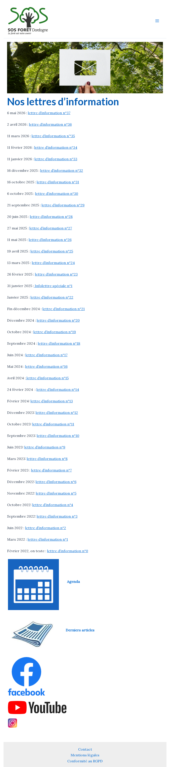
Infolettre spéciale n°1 (53, 286)
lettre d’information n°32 (61, 170)
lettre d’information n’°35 (53, 136)
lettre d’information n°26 (50, 239)
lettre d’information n (51, 424)
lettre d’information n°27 (50, 228)
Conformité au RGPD (85, 761)
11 (72, 424)
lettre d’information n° (45, 378)
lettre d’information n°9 (44, 447)
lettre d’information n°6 (56, 481)
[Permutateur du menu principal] (157, 21)
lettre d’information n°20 (58, 320)
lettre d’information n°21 (63, 309)
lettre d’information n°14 (58, 389)
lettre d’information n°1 (48, 539)
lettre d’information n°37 (49, 113)
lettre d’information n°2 (45, 528)
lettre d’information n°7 (51, 470)
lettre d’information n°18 (59, 343)
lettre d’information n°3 (57, 516)
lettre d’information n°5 (56, 493)
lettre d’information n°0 (67, 551)
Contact (85, 749)
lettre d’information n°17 (46, 355)
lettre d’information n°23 (56, 274)
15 (67, 378)
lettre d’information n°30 (56, 193)
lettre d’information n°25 (52, 251)
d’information (58, 412)
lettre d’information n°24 (53, 262)
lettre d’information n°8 (47, 458)
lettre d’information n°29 (63, 205)
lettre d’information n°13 (52, 401)
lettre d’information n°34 (55, 147)
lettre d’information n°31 (58, 182)
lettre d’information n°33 (56, 159)
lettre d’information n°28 (51, 216)
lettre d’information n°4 (52, 505)
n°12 (74, 412)
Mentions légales (85, 755)
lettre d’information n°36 (50, 124)
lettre (41, 412)
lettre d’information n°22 (52, 297)
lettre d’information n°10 (58, 435)
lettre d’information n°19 (54, 332)
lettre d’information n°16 (46, 366)
